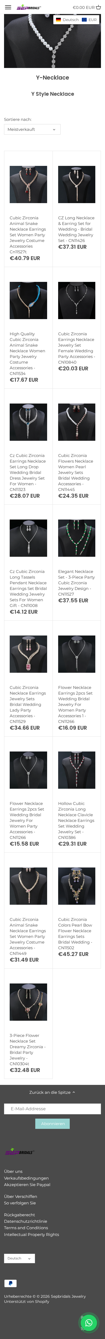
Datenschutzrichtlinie (25, 1221)
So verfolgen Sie (20, 1202)
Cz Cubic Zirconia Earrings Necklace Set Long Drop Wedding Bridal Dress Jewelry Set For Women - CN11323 (28, 472)
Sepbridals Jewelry (68, 1296)
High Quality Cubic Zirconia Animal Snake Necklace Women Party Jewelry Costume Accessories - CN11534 (27, 353)
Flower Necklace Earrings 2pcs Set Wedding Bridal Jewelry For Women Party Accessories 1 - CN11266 (75, 704)
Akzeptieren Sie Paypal (27, 1184)
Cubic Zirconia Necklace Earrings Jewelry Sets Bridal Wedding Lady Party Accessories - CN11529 (28, 704)
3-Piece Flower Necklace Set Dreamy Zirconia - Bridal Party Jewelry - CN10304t (28, 1049)
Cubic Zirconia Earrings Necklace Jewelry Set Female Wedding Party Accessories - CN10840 (76, 348)
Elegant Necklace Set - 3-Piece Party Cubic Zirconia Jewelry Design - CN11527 (76, 583)
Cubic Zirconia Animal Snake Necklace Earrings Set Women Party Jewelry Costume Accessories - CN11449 (28, 936)
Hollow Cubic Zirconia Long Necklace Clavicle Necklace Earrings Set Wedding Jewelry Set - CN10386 (76, 820)
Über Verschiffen (20, 1196)
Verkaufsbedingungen (26, 1178)
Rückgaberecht (19, 1214)
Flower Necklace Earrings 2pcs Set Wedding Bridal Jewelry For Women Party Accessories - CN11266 (27, 820)
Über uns (13, 1171)
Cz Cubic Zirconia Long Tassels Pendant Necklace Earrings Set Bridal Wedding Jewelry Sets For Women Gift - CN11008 (28, 588)
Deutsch (14, 1258)
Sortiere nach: (18, 119)
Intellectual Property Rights (31, 1234)
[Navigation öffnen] (8, 7)
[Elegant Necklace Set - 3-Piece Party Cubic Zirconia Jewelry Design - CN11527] (77, 538)
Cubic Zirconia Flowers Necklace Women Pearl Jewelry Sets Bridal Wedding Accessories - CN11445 (75, 472)
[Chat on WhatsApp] (89, 1323)
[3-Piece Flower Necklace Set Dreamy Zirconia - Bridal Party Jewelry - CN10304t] (28, 1002)
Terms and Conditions (26, 1227)
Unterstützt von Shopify (26, 1301)
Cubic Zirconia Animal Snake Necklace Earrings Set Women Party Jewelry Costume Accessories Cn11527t (28, 234)
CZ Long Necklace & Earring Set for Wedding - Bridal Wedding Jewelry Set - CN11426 (76, 229)
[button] (76, 19)
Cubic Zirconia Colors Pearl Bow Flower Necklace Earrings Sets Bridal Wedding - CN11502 (75, 933)
